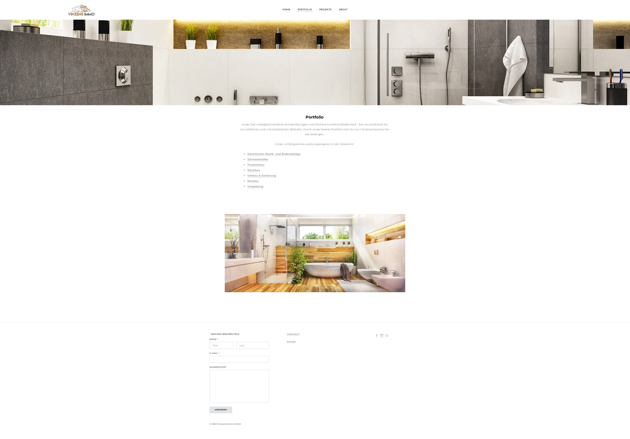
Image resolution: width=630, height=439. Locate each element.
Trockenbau (255, 164)
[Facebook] (376, 335)
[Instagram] (381, 335)
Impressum (293, 334)
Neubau (253, 181)
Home (286, 10)
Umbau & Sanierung (261, 175)
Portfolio (305, 10)
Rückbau (253, 170)
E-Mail (215, 353)
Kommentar (218, 367)
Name (214, 339)
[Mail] (386, 335)
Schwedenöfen (257, 159)
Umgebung (255, 186)
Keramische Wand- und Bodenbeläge (274, 154)
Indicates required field (224, 334)
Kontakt (291, 341)
